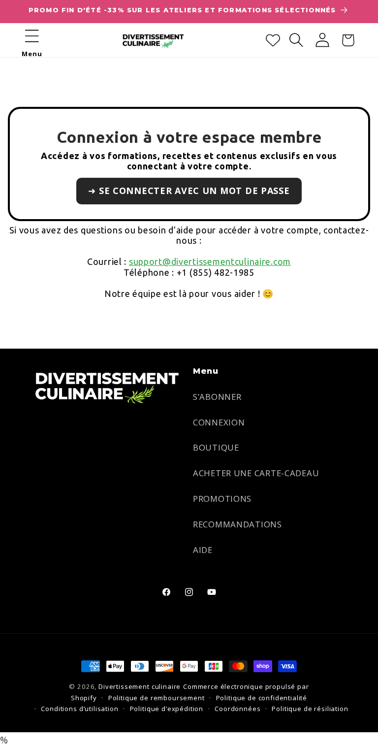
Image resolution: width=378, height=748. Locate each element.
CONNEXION (219, 422)
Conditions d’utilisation (79, 708)
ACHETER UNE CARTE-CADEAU (256, 473)
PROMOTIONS (222, 498)
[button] (32, 36)
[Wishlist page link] (273, 40)
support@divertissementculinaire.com (210, 261)
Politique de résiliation (310, 708)
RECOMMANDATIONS (237, 524)
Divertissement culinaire (139, 686)
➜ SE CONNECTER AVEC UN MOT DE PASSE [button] (188, 190)
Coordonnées (237, 708)
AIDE (203, 549)
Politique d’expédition (166, 708)
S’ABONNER (217, 396)
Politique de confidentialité (262, 697)
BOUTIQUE (216, 447)
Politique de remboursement (156, 697)
